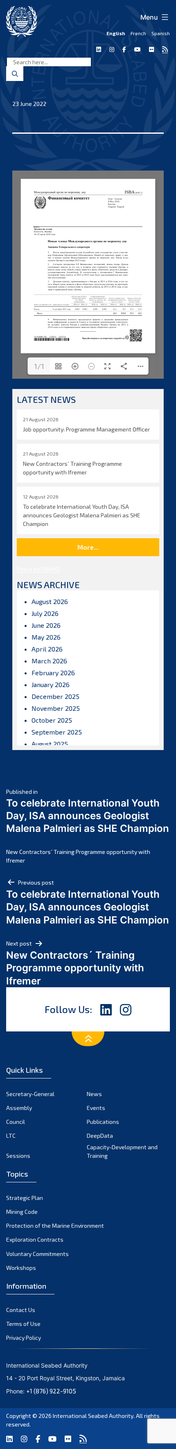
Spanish (160, 33)
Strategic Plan (24, 1197)
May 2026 (46, 637)
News (94, 1093)
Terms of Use (23, 1323)
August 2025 (50, 744)
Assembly (19, 1107)
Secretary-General (30, 1093)
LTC (11, 1135)
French (138, 33)
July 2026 (45, 613)
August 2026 (50, 601)
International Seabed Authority (93, 1415)
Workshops (21, 1267)
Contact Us (20, 1309)
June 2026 (46, 625)
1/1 (39, 366)
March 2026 (49, 661)
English (115, 33)
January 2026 (51, 684)
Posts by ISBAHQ (38, 568)
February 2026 (53, 672)
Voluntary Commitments (37, 1253)
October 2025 (52, 720)
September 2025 (57, 732)
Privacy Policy (23, 1337)
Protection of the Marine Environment (55, 1225)
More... (88, 547)
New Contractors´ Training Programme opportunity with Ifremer (78, 856)
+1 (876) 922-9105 (51, 1391)
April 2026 (47, 649)
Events (96, 1107)
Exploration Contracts (34, 1239)
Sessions (18, 1155)
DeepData (100, 1135)
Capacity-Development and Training (122, 1151)
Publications (103, 1121)
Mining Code (22, 1211)
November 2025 (56, 708)
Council (15, 1121)
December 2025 (55, 696)
